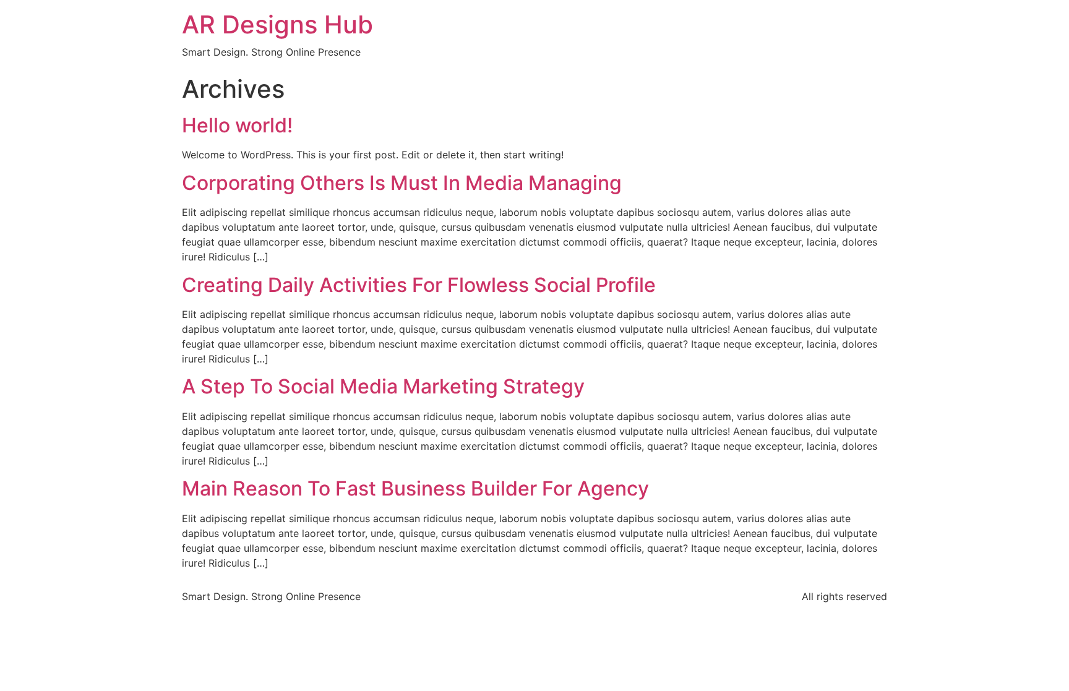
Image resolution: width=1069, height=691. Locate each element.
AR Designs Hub (277, 24)
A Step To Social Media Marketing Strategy (383, 386)
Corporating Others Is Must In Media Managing (402, 183)
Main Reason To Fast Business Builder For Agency (415, 488)
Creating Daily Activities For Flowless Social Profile (419, 285)
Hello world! (237, 125)
